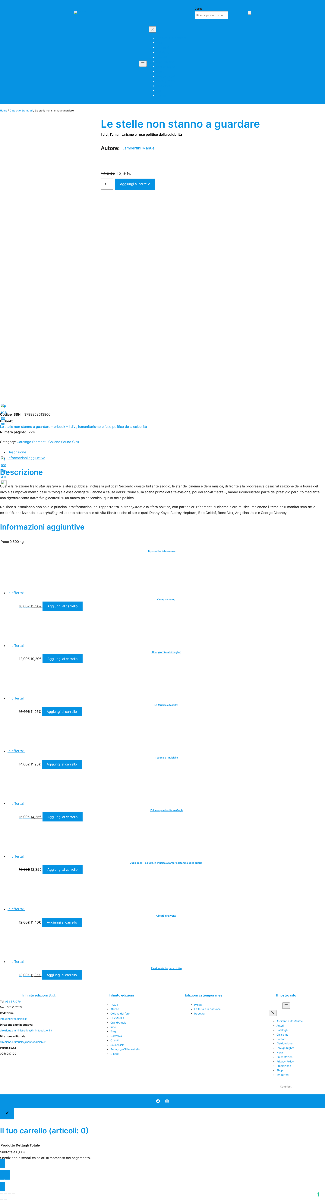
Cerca (198, 8)
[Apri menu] (143, 64)
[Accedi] (244, 12)
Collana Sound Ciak (63, 442)
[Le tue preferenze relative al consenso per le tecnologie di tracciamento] (318, 1194)
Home (3, 110)
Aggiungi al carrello (62, 606)
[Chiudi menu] (152, 29)
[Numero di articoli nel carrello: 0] (249, 13)
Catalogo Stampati (21, 110)
